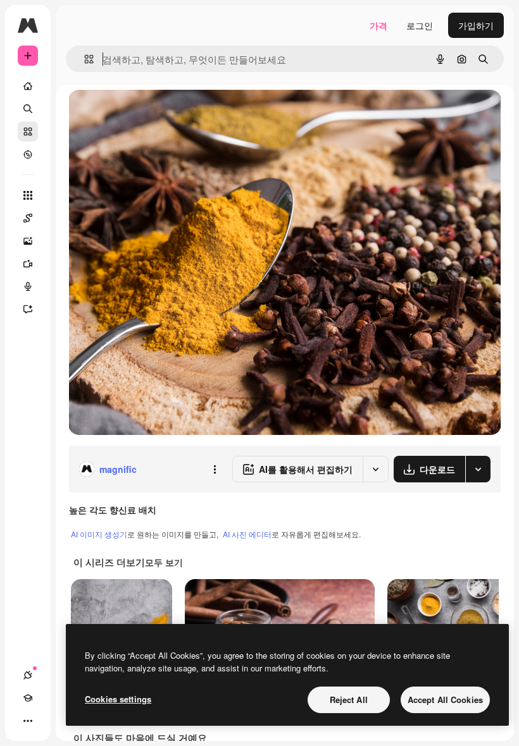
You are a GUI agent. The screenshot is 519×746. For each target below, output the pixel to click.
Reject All (349, 700)
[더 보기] (28, 721)
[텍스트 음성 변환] (28, 286)
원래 (141, 113)
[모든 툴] (28, 195)
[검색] (28, 109)
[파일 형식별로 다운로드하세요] (478, 469)
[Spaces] (28, 218)
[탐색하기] (28, 154)
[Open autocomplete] (83, 59)
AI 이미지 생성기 (99, 534)
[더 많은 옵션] (214, 469)
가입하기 (476, 25)
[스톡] (28, 131)
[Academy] (28, 698)
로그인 (419, 25)
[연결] (28, 675)
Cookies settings (118, 699)
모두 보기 (164, 562)
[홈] (28, 86)
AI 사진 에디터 (247, 534)
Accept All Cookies (445, 700)
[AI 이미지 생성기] (28, 241)
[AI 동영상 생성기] (28, 264)
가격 (378, 25)
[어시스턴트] (28, 309)
